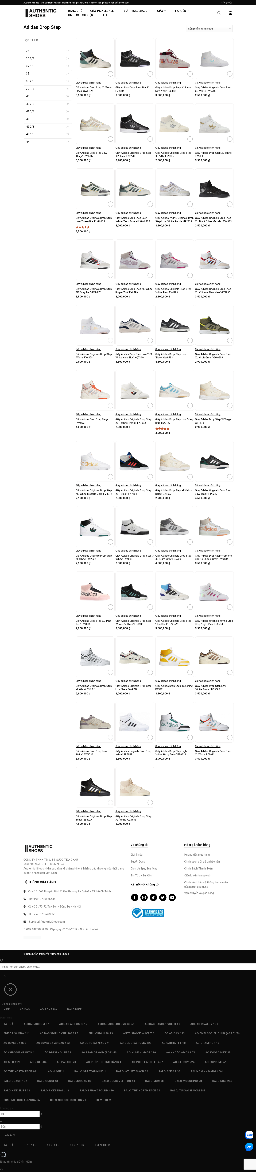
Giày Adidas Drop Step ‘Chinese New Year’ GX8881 (173, 89)
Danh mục (6, 1017)
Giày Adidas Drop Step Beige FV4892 (92, 421)
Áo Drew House (58, 1052)
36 (27, 51)
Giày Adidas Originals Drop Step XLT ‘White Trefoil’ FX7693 (133, 421)
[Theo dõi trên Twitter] (162, 897)
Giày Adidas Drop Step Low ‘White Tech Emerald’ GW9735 (132, 219)
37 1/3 (30, 66)
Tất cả (8, 1024)
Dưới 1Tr (30, 1145)
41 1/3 (30, 111)
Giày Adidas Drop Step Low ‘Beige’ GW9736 (91, 753)
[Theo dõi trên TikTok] (153, 897)
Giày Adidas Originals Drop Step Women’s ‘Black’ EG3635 (133, 622)
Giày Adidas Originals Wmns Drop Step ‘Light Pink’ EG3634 (214, 622)
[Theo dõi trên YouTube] (172, 897)
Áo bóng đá (48, 1009)
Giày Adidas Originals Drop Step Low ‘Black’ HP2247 (213, 492)
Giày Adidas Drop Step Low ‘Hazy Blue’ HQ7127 (174, 421)
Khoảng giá (7, 1108)
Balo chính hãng (207, 1071)
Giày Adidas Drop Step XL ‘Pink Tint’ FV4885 (93, 622)
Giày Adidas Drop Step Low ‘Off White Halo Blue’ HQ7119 (133, 356)
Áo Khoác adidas (180, 1052)
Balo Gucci (47, 1081)
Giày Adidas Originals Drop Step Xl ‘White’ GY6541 (94, 687)
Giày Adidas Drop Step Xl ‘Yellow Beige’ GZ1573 (173, 492)
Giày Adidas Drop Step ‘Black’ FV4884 (132, 89)
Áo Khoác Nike (218, 1052)
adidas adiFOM (36, 1024)
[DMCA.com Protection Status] (32, 937)
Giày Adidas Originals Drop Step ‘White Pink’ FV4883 (173, 290)
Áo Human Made (141, 1052)
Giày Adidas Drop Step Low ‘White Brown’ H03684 (210, 687)
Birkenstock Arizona (21, 1100)
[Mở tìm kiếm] (219, 14)
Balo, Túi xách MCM (187, 1090)
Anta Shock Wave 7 (138, 1033)
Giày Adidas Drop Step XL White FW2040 (213, 154)
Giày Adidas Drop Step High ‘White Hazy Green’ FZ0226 (171, 753)
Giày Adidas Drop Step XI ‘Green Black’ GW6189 (94, 89)
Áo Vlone (56, 1071)
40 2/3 (30, 104)
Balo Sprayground (97, 1090)
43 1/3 (30, 134)
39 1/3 (30, 88)
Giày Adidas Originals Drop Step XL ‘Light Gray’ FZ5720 (173, 557)
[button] (227, 2)
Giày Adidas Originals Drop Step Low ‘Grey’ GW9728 (133, 687)
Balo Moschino (188, 1081)
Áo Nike (38, 1062)
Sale (104, 15)
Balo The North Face (142, 1090)
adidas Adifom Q (73, 1024)
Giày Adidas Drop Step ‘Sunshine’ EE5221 (174, 687)
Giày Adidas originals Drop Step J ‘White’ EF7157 (134, 753)
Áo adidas (175, 1033)
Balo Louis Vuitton (118, 1081)
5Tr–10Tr (77, 1145)
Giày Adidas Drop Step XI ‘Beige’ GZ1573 (213, 421)
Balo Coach (15, 1081)
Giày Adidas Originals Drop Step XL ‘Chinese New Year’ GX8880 (213, 290)
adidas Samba (16, 1033)
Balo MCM (154, 1081)
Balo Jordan (80, 1081)
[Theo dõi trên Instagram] (144, 897)
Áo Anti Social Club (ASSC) (217, 1033)
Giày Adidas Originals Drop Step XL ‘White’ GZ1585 (133, 818)
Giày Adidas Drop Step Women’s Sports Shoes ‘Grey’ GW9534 (213, 557)
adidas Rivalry (204, 1024)
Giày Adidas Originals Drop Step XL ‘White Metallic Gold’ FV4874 (94, 492)
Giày (160, 11)
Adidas (25, 1009)
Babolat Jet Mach (132, 1071)
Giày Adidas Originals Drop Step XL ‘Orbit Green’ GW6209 (213, 356)
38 (27, 73)
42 (27, 119)
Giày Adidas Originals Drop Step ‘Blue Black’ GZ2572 (173, 622)
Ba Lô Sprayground (90, 1071)
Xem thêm (103, 1100)
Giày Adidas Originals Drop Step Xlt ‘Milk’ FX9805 (173, 154)
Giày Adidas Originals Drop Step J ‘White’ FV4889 (134, 557)
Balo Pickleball (55, 1090)
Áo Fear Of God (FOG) (99, 1052)
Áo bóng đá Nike (95, 1043)
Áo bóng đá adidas (53, 1043)
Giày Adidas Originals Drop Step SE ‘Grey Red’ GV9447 (94, 290)
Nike (6, 1009)
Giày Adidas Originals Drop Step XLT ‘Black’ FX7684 (133, 492)
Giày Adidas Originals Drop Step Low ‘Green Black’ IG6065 (94, 219)
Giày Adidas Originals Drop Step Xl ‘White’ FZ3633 (213, 753)
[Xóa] (5, 976)
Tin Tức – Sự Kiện (80, 15)
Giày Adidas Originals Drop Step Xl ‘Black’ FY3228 (133, 154)
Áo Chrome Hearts (18, 1052)
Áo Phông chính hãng (103, 1062)
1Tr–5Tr (53, 1145)
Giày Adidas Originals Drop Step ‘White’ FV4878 (94, 356)
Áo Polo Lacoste (147, 1062)
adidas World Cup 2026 (59, 1033)
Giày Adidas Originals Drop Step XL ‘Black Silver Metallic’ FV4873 (213, 219)
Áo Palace (66, 1062)
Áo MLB (11, 1062)
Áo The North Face (20, 1071)
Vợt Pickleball (135, 11)
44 (27, 141)
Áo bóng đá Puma (136, 1043)
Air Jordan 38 (100, 1033)
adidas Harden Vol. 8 (162, 1024)
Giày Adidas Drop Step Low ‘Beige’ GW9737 (91, 154)
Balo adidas (169, 1071)
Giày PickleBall (102, 11)
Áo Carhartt (174, 1043)
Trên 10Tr (102, 1145)
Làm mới (9, 1135)
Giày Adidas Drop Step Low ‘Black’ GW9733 (171, 356)
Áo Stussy (184, 1062)
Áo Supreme (216, 1062)
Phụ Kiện (179, 11)
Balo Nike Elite (16, 1090)
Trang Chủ (74, 11)
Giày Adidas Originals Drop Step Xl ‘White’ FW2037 (94, 557)
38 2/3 (30, 81)
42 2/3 (30, 126)
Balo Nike (74, 1009)
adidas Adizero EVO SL (116, 1024)
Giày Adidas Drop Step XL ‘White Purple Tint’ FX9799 (134, 290)
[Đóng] (10, 990)
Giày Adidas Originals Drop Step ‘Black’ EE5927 (94, 818)
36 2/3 (30, 58)
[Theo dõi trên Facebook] (134, 897)
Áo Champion (208, 1043)
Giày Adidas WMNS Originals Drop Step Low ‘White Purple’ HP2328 (174, 219)
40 (27, 96)
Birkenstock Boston (68, 1100)
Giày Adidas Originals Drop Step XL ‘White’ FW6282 (213, 89)
